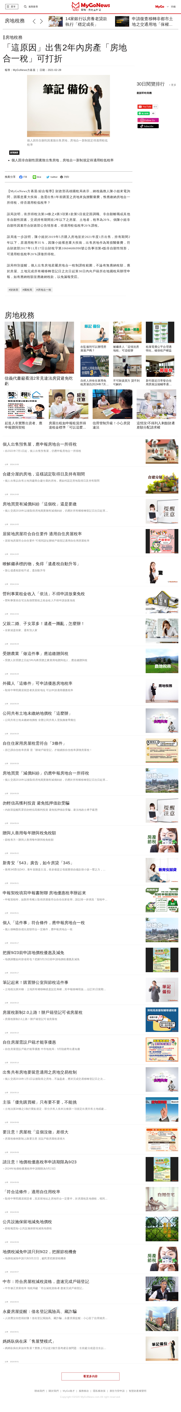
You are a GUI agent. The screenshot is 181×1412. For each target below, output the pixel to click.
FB (25, 176)
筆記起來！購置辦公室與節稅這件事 (35, 982)
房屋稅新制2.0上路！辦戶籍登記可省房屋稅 (43, 1012)
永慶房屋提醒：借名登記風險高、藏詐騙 (40, 1311)
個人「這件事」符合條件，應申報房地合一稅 (44, 922)
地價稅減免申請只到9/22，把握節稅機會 (40, 1251)
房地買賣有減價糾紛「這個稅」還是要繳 (40, 504)
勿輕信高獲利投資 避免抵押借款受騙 (36, 803)
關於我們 (54, 1391)
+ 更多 (172, 84)
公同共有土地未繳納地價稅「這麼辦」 (38, 713)
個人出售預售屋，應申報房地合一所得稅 (40, 444)
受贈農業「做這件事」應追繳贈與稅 (35, 653)
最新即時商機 (144, 93)
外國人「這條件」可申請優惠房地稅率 (38, 683)
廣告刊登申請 (117, 1391)
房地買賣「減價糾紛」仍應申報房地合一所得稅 (46, 773)
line (39, 176)
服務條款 (84, 1391)
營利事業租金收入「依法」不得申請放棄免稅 (44, 593)
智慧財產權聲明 (138, 1391)
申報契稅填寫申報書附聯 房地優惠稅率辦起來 (44, 893)
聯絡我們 (39, 1391)
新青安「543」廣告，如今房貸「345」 (38, 863)
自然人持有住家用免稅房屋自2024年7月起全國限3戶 (94, 384)
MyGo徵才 (69, 1391)
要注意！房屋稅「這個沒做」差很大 (35, 1132)
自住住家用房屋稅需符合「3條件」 (35, 743)
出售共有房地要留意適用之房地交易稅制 (40, 1072)
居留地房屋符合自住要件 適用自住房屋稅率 (42, 534)
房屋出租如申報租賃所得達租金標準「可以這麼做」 (67, 427)
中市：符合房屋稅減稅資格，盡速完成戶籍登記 (46, 1281)
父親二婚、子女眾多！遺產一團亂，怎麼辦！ (44, 623)
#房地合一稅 (43, 289)
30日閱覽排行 (151, 84)
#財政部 (13, 289)
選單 (13, 6)
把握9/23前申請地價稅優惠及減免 (33, 952)
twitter (54, 176)
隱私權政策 (99, 1391)
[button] (36, 21)
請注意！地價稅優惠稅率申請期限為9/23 (40, 1162)
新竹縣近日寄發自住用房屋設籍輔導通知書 (159, 384)
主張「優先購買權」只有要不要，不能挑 (40, 1102)
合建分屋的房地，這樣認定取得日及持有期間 (44, 474)
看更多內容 (90, 1376)
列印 (66, 176)
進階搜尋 (33, 6)
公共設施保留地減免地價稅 (27, 1221)
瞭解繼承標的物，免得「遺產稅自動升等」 (42, 563)
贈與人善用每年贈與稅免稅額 (29, 833)
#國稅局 (27, 289)
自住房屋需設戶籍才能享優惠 (29, 1042)
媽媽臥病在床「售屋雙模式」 (29, 1341)
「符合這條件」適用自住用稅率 (31, 1191)
